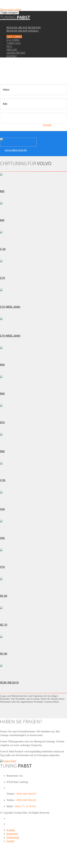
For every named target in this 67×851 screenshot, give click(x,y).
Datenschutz (13, 837)
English (10, 841)
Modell (3, 96)
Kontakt (12, 55)
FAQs (9, 46)
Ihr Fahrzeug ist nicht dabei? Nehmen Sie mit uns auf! (32, 125)
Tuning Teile (14, 43)
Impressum (12, 833)
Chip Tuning (14, 36)
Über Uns (12, 49)
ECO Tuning (13, 39)
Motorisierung (7, 110)
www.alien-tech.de (16, 150)
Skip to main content (10, 9)
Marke (3, 82)
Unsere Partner (16, 52)
